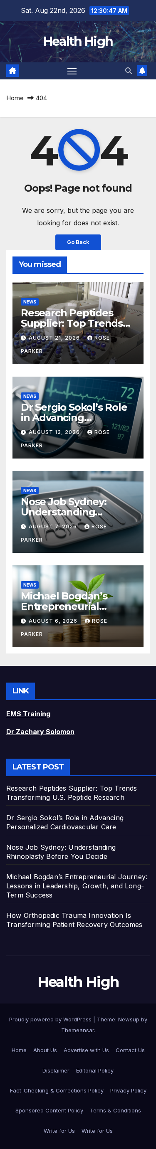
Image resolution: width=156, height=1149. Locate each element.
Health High (78, 41)
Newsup (128, 1019)
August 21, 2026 (55, 338)
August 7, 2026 (54, 526)
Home (15, 98)
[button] (128, 71)
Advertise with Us (86, 1050)
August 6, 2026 (54, 621)
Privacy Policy (128, 1090)
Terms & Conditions (115, 1110)
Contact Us (130, 1050)
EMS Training (28, 714)
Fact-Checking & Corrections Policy (57, 1090)
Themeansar (77, 1030)
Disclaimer (55, 1070)
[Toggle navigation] (72, 71)
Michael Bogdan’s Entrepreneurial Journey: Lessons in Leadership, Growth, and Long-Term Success (76, 886)
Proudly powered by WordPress (51, 1019)
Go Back (78, 242)
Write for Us (59, 1130)
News (29, 301)
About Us (45, 1050)
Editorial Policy (95, 1070)
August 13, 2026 (55, 432)
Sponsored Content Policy (49, 1110)
